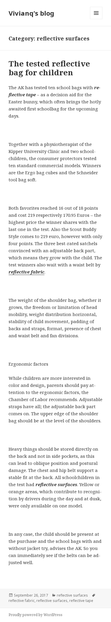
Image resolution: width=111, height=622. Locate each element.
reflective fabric (26, 272)
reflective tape (81, 600)
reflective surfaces (72, 595)
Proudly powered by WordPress (35, 614)
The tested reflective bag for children (49, 68)
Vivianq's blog (31, 13)
